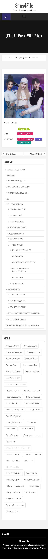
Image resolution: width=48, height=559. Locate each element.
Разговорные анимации (19, 187)
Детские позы (16, 239)
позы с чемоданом (13, 473)
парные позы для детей (15, 384)
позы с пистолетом (33, 454)
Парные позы (14, 290)
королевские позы (30, 365)
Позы (38, 139)
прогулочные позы (32, 480)
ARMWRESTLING (36, 154)
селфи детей (30, 492)
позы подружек (25, 134)
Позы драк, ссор (17, 209)
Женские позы (16, 245)
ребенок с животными (15, 486)
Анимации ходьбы (16, 181)
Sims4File (24, 5)
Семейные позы (17, 222)
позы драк (31, 422)
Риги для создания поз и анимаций (22, 325)
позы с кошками (13, 454)
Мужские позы (17, 283)
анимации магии (12, 346)
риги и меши (34, 486)
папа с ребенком (13, 378)
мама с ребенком (13, 371)
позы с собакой (12, 461)
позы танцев (32, 473)
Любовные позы (17, 295)
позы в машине (12, 403)
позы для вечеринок (14, 410)
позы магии (11, 429)
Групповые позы (25, 139)
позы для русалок (13, 416)
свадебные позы (13, 492)
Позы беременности (21, 250)
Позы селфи (17, 277)
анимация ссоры (33, 352)
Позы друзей (24, 142)
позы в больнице (33, 397)
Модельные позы (16, 234)
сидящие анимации (13, 499)
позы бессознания (13, 397)
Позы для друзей (18, 301)
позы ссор (28, 461)
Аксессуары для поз (15, 170)
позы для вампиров (32, 403)
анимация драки (30, 346)
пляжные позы (12, 391)
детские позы (11, 365)
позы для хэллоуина (14, 422)
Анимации (10, 176)
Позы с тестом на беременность (20, 270)
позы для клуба (34, 410)
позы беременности (31, 391)
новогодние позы (33, 371)
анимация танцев (13, 359)
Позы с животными (17, 319)
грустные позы (31, 359)
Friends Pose (11, 154)
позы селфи (11, 442)
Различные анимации (18, 193)
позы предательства (32, 435)
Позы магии (17, 256)
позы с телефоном (14, 467)
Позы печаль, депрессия (23, 262)
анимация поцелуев (14, 352)
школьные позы (12, 511)
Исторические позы (17, 228)
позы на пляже (27, 429)
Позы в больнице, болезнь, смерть (24, 313)
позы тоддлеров (12, 480)
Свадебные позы (18, 307)
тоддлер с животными (15, 505)
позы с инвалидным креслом (18, 448)
